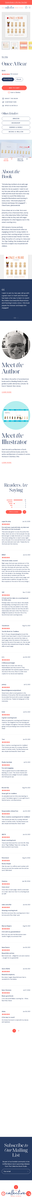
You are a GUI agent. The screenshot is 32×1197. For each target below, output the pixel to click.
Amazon (16, 118)
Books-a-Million (16, 132)
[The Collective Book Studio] (12, 7)
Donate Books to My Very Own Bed (16, 2)
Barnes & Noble (16, 127)
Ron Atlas (5, 57)
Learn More (6, 392)
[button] (24, 512)
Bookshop (16, 123)
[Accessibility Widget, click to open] (3, 1194)
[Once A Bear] (6, 45)
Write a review (13, 512)
